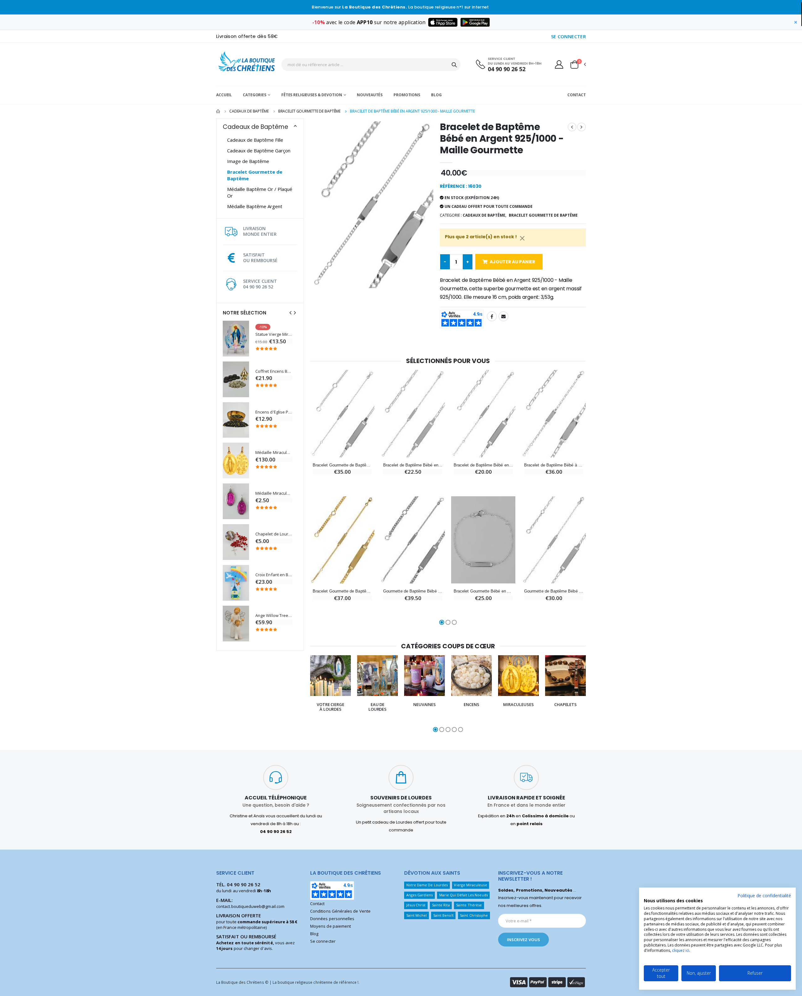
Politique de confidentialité (764, 896)
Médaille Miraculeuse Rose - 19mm (273, 493)
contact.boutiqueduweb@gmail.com (250, 906)
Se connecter (323, 941)
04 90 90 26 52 (506, 69)
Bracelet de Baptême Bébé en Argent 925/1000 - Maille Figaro (412, 465)
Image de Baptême (248, 161)
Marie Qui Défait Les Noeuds (463, 895)
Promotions (406, 94)
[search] (454, 64)
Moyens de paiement (330, 926)
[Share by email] (503, 316)
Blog (436, 94)
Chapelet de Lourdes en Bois (273, 534)
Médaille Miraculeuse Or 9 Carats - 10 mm (273, 452)
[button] (578, 65)
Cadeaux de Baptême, (484, 215)
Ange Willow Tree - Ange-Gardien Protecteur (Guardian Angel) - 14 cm (273, 615)
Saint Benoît (443, 915)
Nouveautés (370, 94)
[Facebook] (492, 316)
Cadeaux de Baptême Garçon (258, 150)
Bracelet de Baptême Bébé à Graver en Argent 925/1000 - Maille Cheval (553, 465)
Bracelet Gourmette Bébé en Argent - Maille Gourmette (483, 591)
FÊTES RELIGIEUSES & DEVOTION (311, 94)
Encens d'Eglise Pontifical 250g (273, 412)
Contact (576, 94)
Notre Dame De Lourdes (427, 885)
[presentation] (290, 313)
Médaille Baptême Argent (254, 206)
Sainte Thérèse (469, 905)
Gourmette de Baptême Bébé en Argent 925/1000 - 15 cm (553, 591)
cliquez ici (680, 950)
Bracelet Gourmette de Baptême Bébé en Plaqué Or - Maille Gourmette (342, 591)
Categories (254, 94)
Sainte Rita (441, 905)
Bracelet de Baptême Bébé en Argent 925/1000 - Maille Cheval (483, 465)
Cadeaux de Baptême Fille (255, 140)
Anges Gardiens (419, 895)
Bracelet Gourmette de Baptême (309, 111)
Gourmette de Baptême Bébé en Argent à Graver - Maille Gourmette (412, 591)
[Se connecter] (559, 64)
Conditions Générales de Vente (340, 911)
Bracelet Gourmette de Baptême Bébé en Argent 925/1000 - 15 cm (342, 465)
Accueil (224, 94)
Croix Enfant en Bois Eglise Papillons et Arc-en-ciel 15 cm (273, 574)
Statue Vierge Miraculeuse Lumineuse (273, 334)
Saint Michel (416, 915)
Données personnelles (332, 918)
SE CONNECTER (568, 36)
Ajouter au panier (512, 262)
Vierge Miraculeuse (470, 885)
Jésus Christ (416, 905)
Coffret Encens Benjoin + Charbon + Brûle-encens (273, 371)
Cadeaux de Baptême (249, 111)
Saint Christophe (474, 915)
